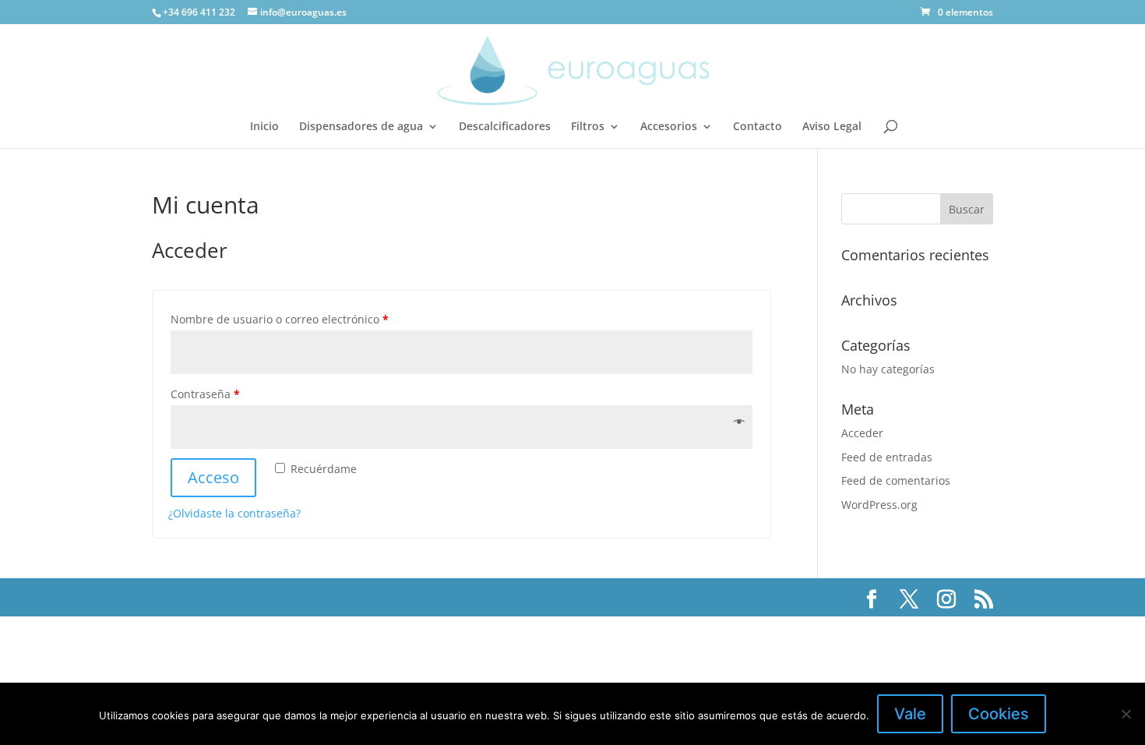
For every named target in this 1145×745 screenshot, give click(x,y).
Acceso (213, 477)
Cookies (998, 713)
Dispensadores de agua (361, 127)
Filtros (587, 127)
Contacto (757, 127)
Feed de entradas (886, 457)
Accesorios (668, 127)
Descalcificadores (505, 127)
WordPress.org (879, 504)
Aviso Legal (831, 127)
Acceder (862, 432)
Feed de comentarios (895, 480)
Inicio (264, 127)
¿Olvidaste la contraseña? (234, 513)
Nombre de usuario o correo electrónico (280, 319)
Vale (910, 713)
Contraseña (205, 394)
